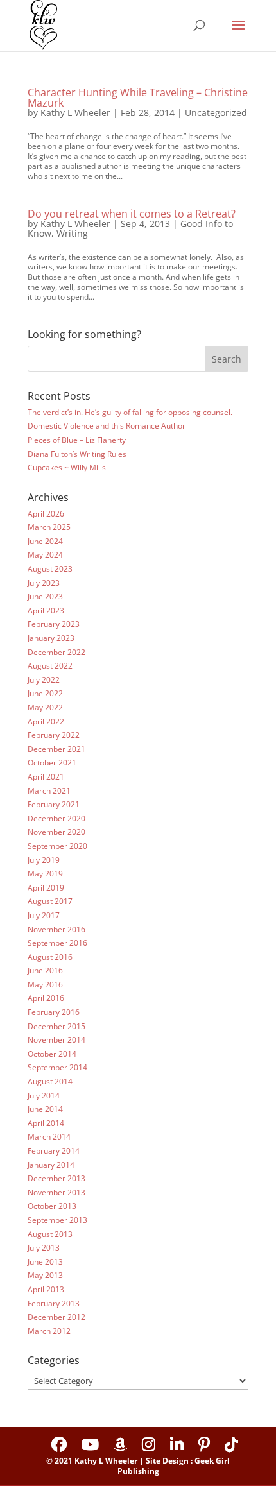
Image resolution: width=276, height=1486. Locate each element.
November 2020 (56, 831)
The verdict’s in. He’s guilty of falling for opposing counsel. (130, 412)
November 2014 (56, 1039)
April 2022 (46, 721)
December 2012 (56, 1316)
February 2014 (54, 1150)
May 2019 (45, 873)
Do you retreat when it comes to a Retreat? (132, 214)
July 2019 (44, 860)
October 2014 (52, 1053)
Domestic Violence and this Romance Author (106, 425)
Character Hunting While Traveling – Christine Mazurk (138, 97)
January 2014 (51, 1164)
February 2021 (54, 804)
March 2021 (49, 790)
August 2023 (50, 568)
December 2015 (56, 1026)
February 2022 (54, 735)
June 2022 (45, 693)
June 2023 (45, 596)
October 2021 (52, 762)
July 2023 (44, 582)
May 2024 (45, 554)
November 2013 (56, 1192)
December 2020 (56, 818)
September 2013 (57, 1220)
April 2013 (46, 1289)
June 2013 (45, 1261)
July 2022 (44, 679)
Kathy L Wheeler (75, 113)
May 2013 (45, 1275)
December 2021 (56, 749)
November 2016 (56, 929)
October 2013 (52, 1205)
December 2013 (56, 1178)
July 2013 (44, 1247)
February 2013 (54, 1303)
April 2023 (46, 610)
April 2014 (46, 1123)
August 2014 (50, 1081)
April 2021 (46, 776)
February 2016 (54, 1012)
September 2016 (57, 942)
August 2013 (50, 1234)
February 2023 (54, 624)
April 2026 (46, 513)
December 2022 (56, 652)
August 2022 (50, 665)
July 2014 (44, 1095)
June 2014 (45, 1109)
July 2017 (44, 915)
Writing (72, 233)
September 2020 (57, 846)
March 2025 (49, 527)
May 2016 (45, 984)
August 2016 (50, 957)
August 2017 (50, 901)
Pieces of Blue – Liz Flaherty (77, 439)
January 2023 (51, 638)
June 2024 (45, 541)
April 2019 (46, 887)
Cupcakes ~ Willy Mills (67, 467)
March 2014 (49, 1136)
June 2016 (45, 970)
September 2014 (57, 1067)
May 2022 (45, 707)
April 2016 (46, 998)
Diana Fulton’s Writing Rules (77, 453)
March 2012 (49, 1331)
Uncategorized (216, 113)
